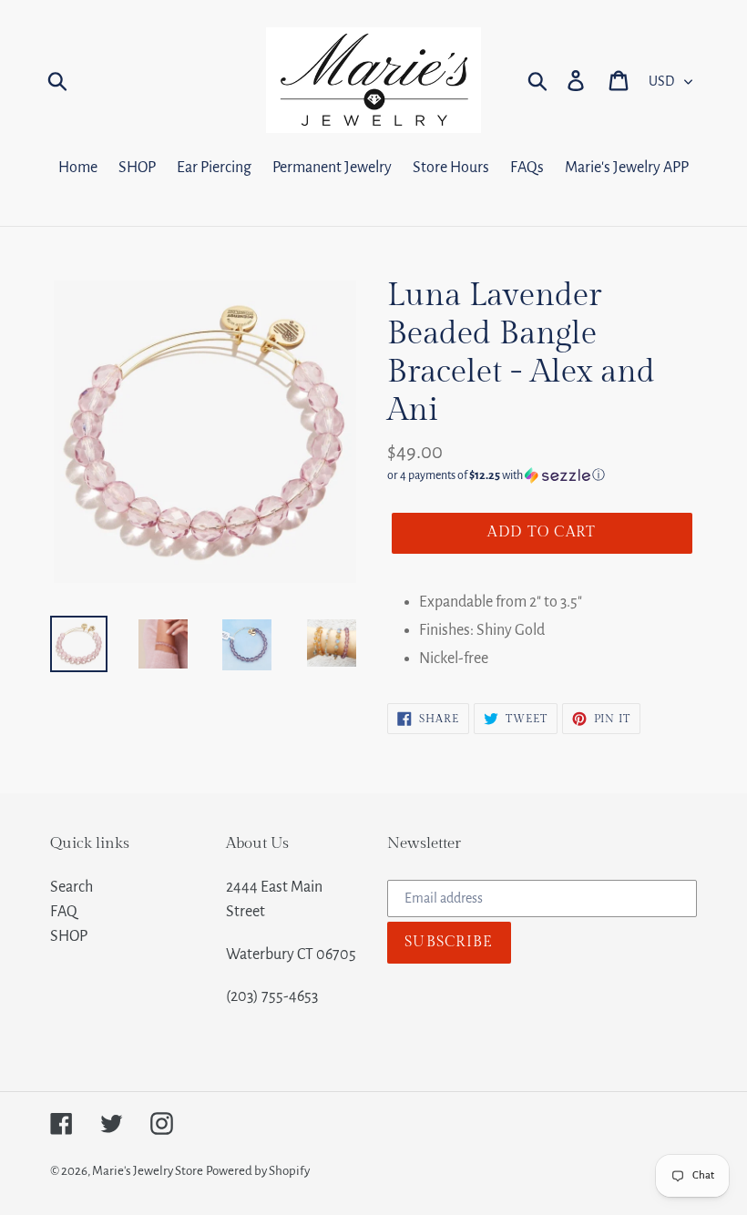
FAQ (63, 912)
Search (71, 887)
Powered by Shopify (258, 1171)
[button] (542, 475)
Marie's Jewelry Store (147, 1171)
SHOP (68, 936)
